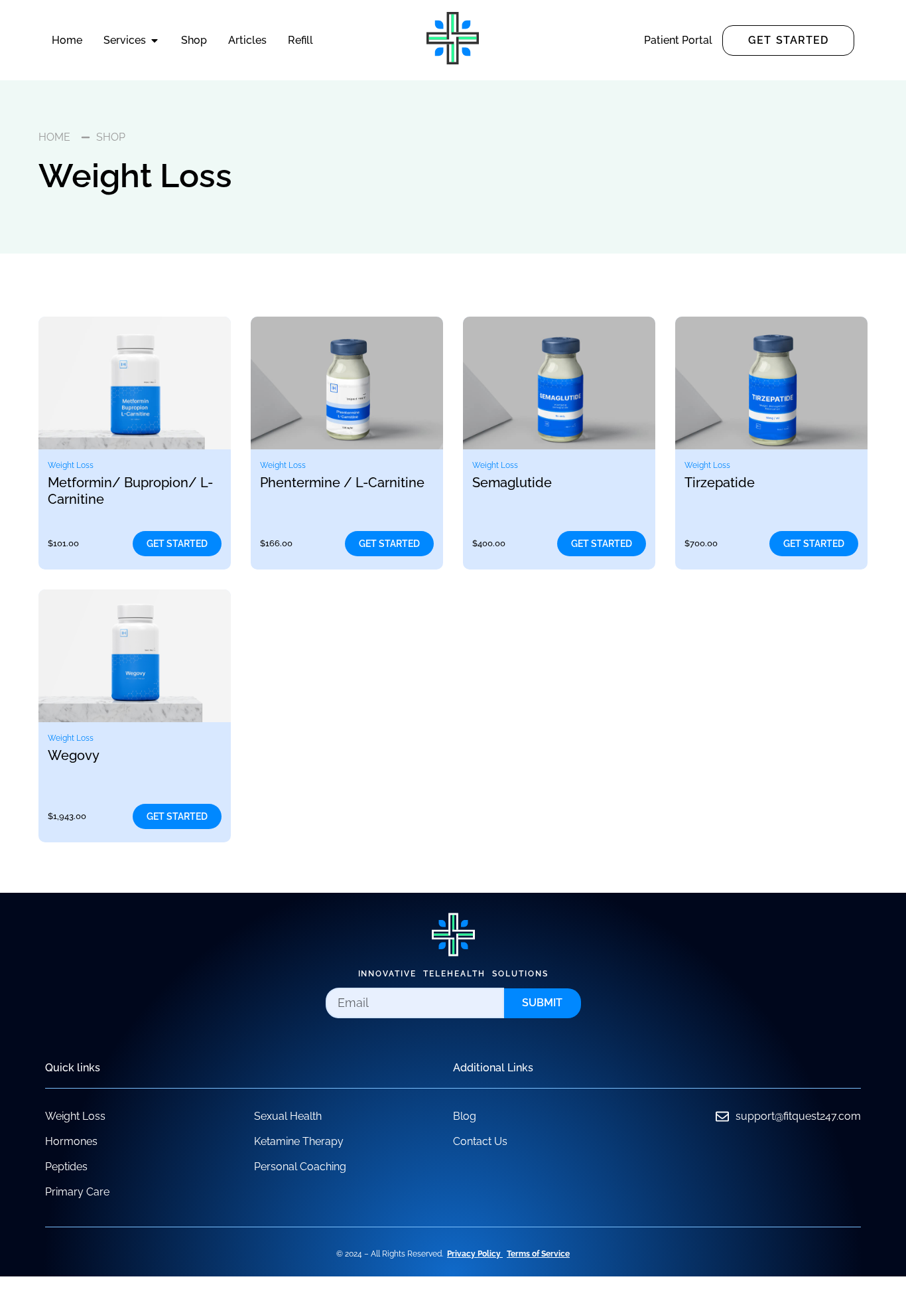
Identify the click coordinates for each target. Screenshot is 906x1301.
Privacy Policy (474, 1254)
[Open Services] (154, 40)
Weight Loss (71, 465)
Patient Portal (678, 40)
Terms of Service (538, 1254)
